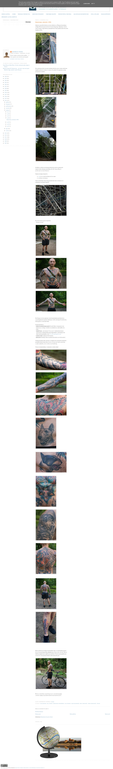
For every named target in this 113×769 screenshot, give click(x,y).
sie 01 (8, 126)
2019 (6, 90)
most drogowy (83, 703)
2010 (6, 139)
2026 (6, 76)
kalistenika (68, 703)
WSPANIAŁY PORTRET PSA (24, 14)
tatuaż (98, 703)
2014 (6, 100)
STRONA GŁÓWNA (6, 14)
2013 (6, 133)
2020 (6, 88)
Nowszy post (38, 714)
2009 (6, 141)
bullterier (49, 703)
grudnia (7, 102)
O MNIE (14, 14)
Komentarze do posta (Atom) (47, 717)
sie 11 (8, 112)
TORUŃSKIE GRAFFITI (51, 14)
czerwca (7, 130)
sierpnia (7, 110)
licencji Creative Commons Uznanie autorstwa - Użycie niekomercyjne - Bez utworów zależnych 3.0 (29, 767)
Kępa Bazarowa (75, 703)
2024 (6, 80)
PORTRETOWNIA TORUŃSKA (64, 14)
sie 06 (8, 118)
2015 (6, 98)
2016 (6, 96)
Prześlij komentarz (39, 711)
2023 (6, 82)
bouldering (43, 703)
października (8, 106)
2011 (6, 137)
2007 (6, 143)
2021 (6, 86)
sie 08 (8, 114)
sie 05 (8, 122)
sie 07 (8, 116)
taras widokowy (92, 703)
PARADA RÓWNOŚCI (105, 14)
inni (39, 176)
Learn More (86, 3)
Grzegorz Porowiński (58, 703)
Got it (93, 3)
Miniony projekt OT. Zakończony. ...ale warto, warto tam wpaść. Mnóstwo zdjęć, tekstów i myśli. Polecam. (16, 69)
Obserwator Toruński (17, 51)
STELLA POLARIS (95, 14)
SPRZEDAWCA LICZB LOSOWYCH (9, 17)
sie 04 (8, 124)
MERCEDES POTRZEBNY (38, 14)
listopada (8, 104)
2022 (6, 84)
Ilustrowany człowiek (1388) (43, 22)
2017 (6, 94)
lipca (7, 128)
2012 (6, 135)
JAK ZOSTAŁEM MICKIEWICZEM (81, 14)
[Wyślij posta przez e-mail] (54, 701)
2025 (6, 78)
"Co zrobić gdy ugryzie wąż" (55, 334)
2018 (6, 92)
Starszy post (107, 714)
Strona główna (73, 714)
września (8, 108)
